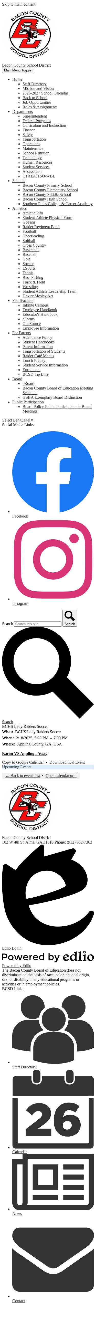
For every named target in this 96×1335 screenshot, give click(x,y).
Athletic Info (33, 213)
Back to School (35, 98)
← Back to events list (22, 775)
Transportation (34, 139)
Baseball (29, 254)
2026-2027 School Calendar (45, 93)
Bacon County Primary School (47, 185)
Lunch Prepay (34, 360)
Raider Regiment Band (41, 227)
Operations (31, 144)
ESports (29, 268)
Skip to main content (18, 4)
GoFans (29, 222)
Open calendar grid (61, 775)
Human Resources (37, 162)
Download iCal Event (67, 762)
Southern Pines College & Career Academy (58, 204)
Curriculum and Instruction (44, 125)
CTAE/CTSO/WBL (39, 176)
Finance (29, 130)
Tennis (28, 273)
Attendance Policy (37, 337)
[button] (17, 79)
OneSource (32, 323)
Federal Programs (37, 121)
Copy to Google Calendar (23, 762)
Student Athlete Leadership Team (49, 291)
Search (7, 624)
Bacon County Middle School (47, 194)
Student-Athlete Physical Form (47, 217)
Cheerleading (33, 236)
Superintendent (35, 116)
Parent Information (38, 346)
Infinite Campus (35, 305)
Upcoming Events (16, 767)
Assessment (32, 171)
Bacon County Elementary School (50, 190)
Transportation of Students (44, 351)
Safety (28, 134)
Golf (26, 259)
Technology (32, 157)
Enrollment (31, 369)
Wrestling (30, 287)
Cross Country (34, 245)
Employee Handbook (40, 310)
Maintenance (33, 148)
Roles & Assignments (40, 107)
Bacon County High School (45, 199)
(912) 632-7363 (79, 842)
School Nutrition (36, 153)
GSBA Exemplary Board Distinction (52, 397)
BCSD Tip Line (35, 374)
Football (29, 231)
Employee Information (41, 328)
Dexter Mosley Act (38, 296)
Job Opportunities (37, 102)
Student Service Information (45, 365)
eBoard (28, 383)
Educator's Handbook (40, 314)
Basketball (31, 250)
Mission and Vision (38, 88)
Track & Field (34, 282)
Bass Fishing (33, 277)
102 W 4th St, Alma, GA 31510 (28, 842)
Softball (29, 240)
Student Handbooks (39, 342)
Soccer (28, 263)
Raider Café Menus (38, 356)
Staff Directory (35, 84)
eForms (29, 319)
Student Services (36, 167)
